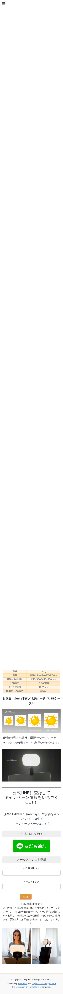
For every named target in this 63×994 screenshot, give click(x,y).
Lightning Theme (39, 984)
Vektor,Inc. (36, 987)
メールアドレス (31, 881)
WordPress (22, 984)
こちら (46, 823)
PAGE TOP (58, 961)
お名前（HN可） (31, 868)
